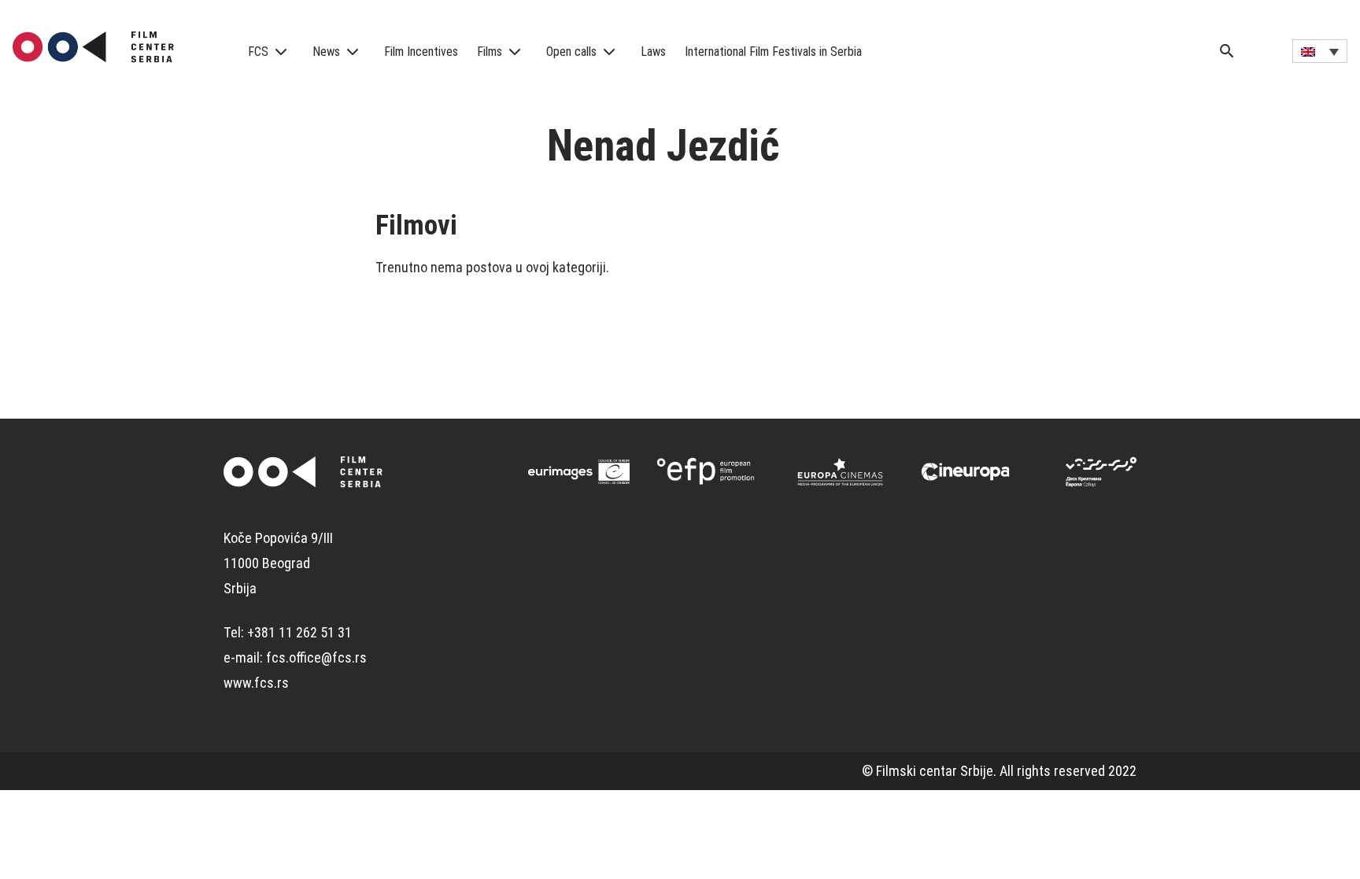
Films (489, 51)
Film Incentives (421, 51)
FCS (258, 51)
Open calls (571, 51)
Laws (653, 51)
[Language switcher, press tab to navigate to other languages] (1319, 51)
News (326, 51)
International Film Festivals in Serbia (773, 51)
